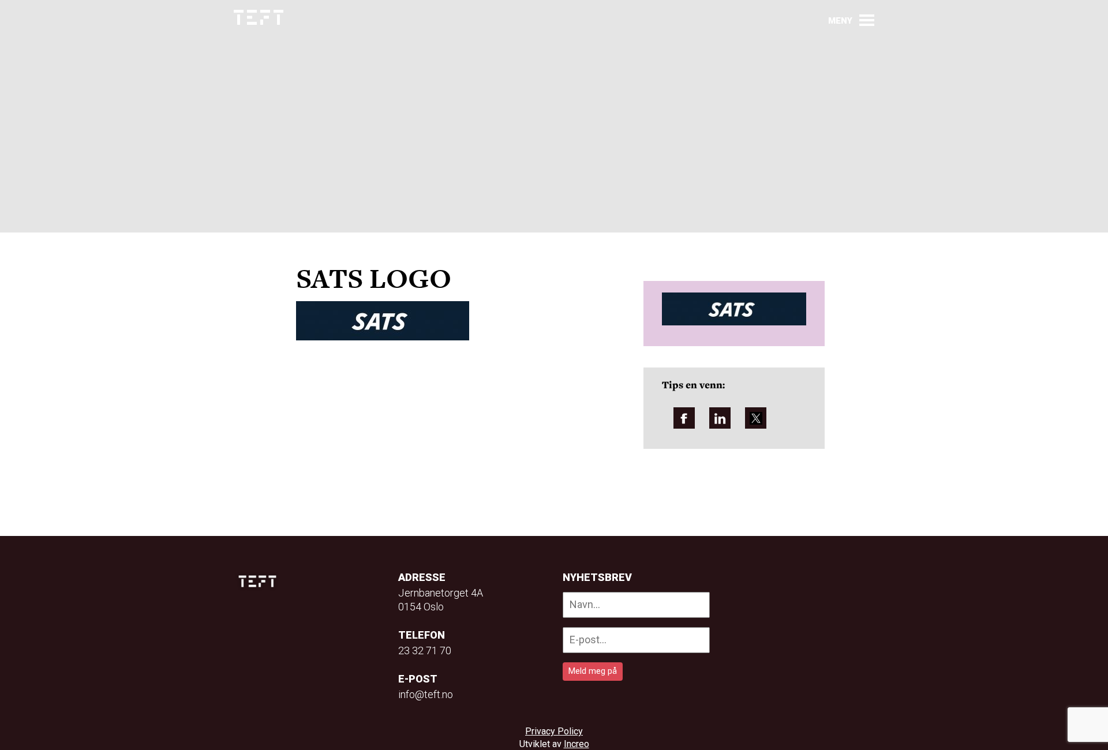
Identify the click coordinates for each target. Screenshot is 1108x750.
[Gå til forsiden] (258, 17)
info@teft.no (425, 694)
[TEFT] (260, 581)
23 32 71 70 (424, 650)
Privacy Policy (554, 731)
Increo (576, 743)
